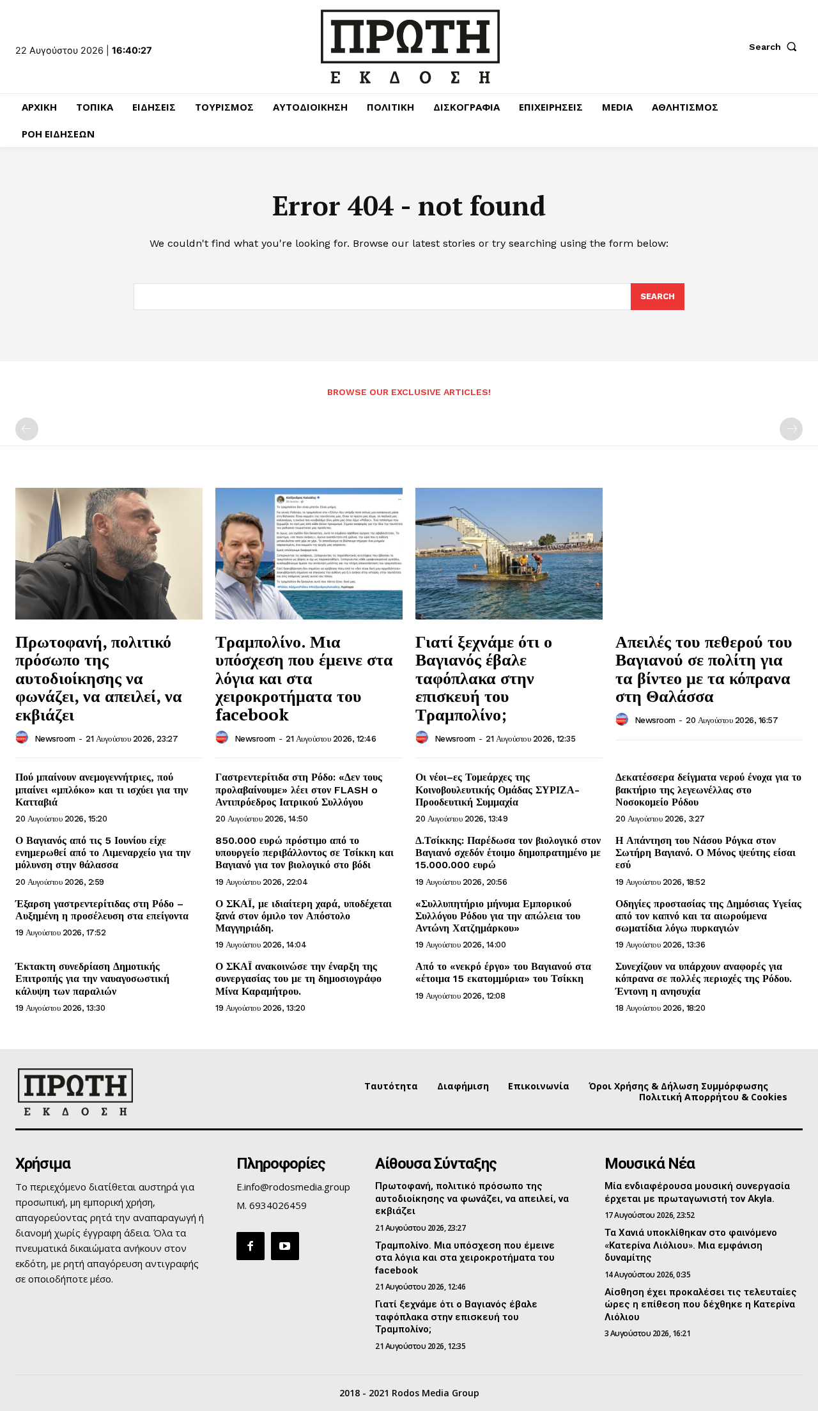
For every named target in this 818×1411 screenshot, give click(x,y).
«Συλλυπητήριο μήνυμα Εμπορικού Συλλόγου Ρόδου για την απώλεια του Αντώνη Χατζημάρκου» (497, 916)
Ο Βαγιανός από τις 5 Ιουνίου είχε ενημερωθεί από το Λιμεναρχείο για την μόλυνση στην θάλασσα (102, 852)
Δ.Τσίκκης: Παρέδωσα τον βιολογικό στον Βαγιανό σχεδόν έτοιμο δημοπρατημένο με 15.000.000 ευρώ (508, 852)
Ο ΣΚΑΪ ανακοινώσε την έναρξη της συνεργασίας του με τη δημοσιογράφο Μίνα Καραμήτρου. (298, 978)
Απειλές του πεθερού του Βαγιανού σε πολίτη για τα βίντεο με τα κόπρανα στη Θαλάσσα (703, 668)
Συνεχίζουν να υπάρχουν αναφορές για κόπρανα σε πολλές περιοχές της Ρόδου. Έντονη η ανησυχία (703, 978)
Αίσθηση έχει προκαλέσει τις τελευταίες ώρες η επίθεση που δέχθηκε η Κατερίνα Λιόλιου (701, 1304)
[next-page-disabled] (791, 428)
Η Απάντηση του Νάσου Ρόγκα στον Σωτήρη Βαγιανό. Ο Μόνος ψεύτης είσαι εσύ (705, 852)
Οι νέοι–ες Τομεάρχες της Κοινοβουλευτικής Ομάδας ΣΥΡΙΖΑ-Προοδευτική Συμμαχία (497, 789)
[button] (776, 46)
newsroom (55, 739)
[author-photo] (23, 738)
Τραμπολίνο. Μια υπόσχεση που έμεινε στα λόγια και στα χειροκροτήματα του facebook (304, 677)
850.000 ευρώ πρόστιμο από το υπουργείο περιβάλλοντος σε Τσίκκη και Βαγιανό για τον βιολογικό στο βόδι (304, 852)
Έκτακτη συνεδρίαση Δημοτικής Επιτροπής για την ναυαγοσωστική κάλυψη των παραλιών (92, 978)
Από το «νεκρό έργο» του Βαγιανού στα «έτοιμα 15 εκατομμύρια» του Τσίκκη (503, 972)
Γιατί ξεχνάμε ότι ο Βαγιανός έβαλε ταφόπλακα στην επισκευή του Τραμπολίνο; (483, 677)
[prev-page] (26, 428)
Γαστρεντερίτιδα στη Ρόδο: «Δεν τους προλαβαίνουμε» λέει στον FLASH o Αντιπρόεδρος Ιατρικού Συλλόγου (298, 789)
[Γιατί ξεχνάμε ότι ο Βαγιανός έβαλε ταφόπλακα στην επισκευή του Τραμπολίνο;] (509, 553)
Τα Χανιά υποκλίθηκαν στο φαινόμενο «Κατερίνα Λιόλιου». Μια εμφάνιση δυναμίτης (691, 1245)
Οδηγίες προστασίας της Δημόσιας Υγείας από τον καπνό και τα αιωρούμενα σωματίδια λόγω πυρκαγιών (708, 916)
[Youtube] (285, 1246)
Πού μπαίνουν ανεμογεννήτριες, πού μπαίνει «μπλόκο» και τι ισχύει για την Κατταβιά (101, 789)
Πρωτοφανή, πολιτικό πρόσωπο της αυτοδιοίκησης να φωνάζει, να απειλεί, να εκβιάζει (98, 677)
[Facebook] (250, 1246)
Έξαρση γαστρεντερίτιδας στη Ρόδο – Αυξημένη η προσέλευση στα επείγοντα (102, 910)
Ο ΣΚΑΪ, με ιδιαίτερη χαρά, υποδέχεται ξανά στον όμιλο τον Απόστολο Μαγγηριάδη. (303, 916)
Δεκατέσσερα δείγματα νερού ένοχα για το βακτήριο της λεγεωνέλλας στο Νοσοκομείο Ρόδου (708, 789)
